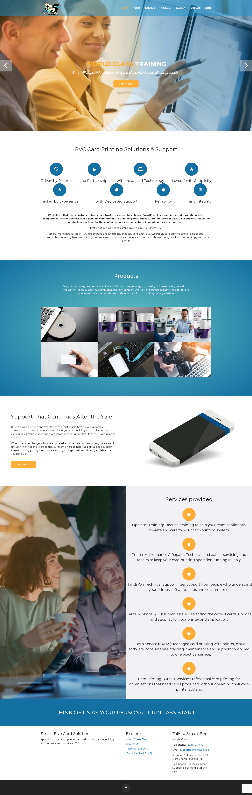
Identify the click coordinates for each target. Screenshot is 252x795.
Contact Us (132, 744)
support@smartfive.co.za (194, 749)
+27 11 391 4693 (194, 744)
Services (150, 8)
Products (165, 8)
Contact (195, 8)
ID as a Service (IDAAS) (139, 753)
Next (246, 65)
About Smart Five (136, 739)
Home (124, 8)
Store (208, 8)
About (136, 8)
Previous (6, 65)
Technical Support (137, 748)
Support (180, 8)
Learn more (126, 79)
